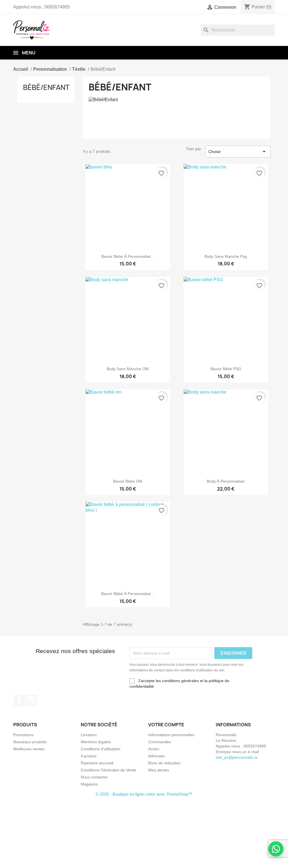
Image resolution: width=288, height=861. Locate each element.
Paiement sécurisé (97, 763)
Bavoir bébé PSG (225, 369)
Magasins (89, 784)
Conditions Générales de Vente (108, 770)
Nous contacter (94, 777)
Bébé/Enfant (46, 87)
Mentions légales (96, 742)
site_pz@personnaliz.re (237, 757)
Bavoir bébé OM (127, 481)
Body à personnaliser (226, 481)
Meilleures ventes (28, 749)
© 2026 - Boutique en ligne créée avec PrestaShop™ (144, 794)
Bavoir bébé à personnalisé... (127, 256)
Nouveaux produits (30, 742)
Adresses (156, 756)
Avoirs (153, 749)
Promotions (23, 735)
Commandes (159, 742)
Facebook (19, 700)
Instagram (31, 700)
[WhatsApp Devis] (276, 848)
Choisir (237, 151)
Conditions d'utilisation (100, 749)
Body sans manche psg (225, 256)
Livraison (89, 735)
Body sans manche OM (128, 369)
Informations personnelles (171, 735)
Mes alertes (158, 770)
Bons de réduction (164, 763)
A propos (88, 756)
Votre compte (166, 725)
